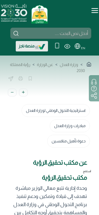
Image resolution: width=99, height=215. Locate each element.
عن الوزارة (45, 65)
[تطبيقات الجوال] (57, 46)
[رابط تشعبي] (39, 12)
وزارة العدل (69, 65)
